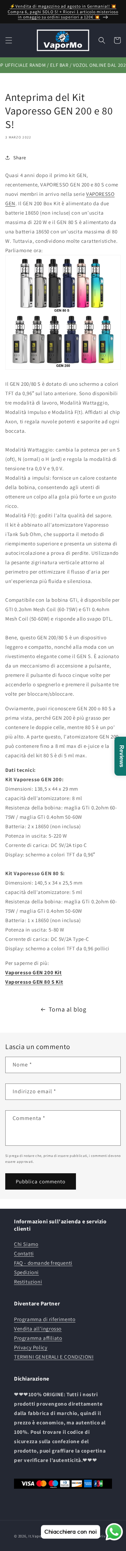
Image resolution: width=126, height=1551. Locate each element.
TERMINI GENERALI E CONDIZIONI (53, 1356)
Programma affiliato (38, 1338)
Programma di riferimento (44, 1319)
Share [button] (19, 157)
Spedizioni (26, 1272)
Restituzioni (28, 1281)
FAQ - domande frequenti (43, 1263)
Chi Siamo (26, 1244)
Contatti (24, 1253)
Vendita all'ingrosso (38, 1328)
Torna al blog (67, 1009)
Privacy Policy (30, 1347)
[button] (8, 40)
